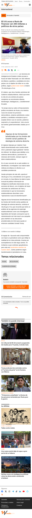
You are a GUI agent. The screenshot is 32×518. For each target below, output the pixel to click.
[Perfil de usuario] (30, 5)
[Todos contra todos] (16, 416)
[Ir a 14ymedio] (9, 4)
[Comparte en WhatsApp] (15, 70)
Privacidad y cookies (7, 502)
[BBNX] (8, 513)
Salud (16, 1)
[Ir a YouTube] (24, 491)
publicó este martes (17, 86)
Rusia (4, 261)
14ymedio (4, 499)
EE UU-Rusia (14, 261)
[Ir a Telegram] (13, 491)
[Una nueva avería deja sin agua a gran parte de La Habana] (16, 439)
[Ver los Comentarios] (5, 70)
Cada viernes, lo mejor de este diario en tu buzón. (16, 286)
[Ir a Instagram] (10, 491)
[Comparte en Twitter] (12, 70)
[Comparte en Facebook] (8, 70)
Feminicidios (27, 1)
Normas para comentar (23, 499)
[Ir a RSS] (2, 495)
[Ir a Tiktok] (17, 491)
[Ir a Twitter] (6, 491)
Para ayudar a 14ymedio (13, 15)
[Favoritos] (2, 70)
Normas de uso (26, 296)
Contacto (19, 505)
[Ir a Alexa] (27, 491)
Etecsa (20, 1)
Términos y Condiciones (5, 506)
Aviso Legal (20, 502)
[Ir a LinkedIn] (20, 491)
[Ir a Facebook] (2, 491)
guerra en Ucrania (9, 266)
